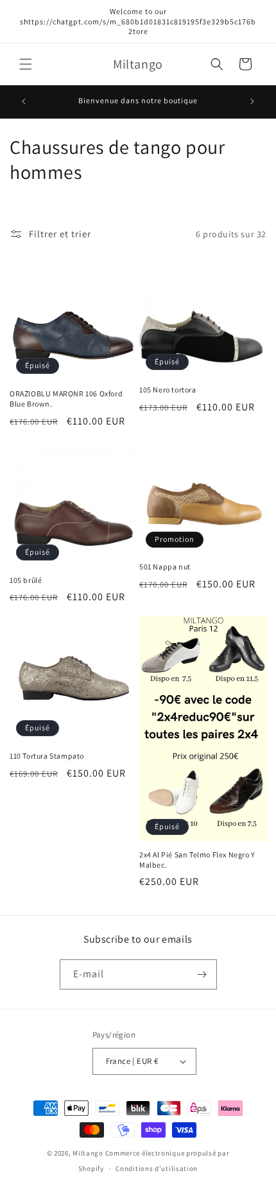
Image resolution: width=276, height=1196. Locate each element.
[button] (26, 64)
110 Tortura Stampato (47, 756)
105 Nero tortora (167, 389)
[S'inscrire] (202, 974)
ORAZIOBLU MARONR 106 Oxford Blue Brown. (66, 398)
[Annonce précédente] (24, 101)
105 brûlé (26, 580)
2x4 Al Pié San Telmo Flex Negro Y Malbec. (197, 860)
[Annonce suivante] (252, 101)
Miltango (88, 1153)
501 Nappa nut (165, 566)
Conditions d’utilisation (157, 1168)
